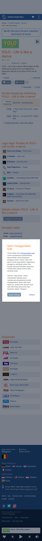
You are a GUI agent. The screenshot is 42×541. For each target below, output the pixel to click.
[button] (37, 241)
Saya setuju (14, 294)
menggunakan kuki (27, 253)
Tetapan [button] (32, 295)
